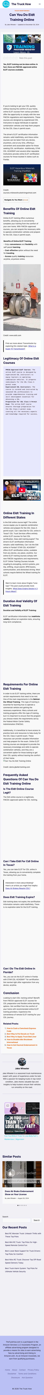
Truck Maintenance (22, 10)
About (14, 1370)
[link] (8, 1118)
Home (7, 1370)
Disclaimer (12, 1374)
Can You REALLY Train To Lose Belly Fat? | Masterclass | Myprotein (22, 1118)
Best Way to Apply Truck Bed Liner (21, 1037)
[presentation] (22, 1174)
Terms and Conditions (27, 1374)
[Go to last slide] (5, 1182)
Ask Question (27, 1378)
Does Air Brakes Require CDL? (18, 888)
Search (5, 1217)
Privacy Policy (33, 1370)
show (25, 200)
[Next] (38, 1182)
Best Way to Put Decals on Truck (20, 1034)
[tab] (17, 1205)
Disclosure (15, 1378)
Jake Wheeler (11, 24)
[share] (35, 1117)
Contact (22, 1370)
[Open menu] (40, 4)
